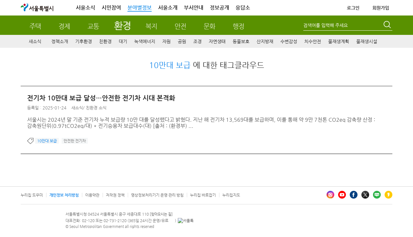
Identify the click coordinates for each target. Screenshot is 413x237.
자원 (166, 41)
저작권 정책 (115, 195)
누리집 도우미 (32, 195)
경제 (64, 26)
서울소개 (167, 8)
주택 (35, 26)
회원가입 (380, 7)
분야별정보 (139, 8)
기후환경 (83, 41)
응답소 (243, 8)
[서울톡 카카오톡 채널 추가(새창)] (186, 220)
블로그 (377, 195)
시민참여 (111, 8)
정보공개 (219, 8)
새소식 (35, 41)
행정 (238, 26)
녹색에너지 (144, 41)
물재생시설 (366, 41)
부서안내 (193, 8)
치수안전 (312, 41)
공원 (182, 41)
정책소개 (59, 41)
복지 (151, 26)
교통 (93, 26)
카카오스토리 (388, 195)
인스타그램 (330, 195)
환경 (122, 25)
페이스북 (354, 195)
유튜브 (342, 195)
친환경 (105, 41)
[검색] (387, 25)
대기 (123, 41)
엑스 (365, 195)
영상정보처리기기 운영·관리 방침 (157, 195)
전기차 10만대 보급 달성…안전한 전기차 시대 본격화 (101, 98)
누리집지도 (231, 195)
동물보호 (241, 41)
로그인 (353, 7)
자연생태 (217, 41)
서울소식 (85, 8)
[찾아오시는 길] (161, 214)
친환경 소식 (96, 107)
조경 (197, 41)
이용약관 (92, 195)
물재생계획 (338, 41)
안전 (180, 26)
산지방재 (265, 41)
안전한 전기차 (75, 141)
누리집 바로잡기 (203, 195)
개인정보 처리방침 (64, 195)
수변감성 (288, 41)
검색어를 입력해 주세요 (325, 25)
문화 (209, 26)
